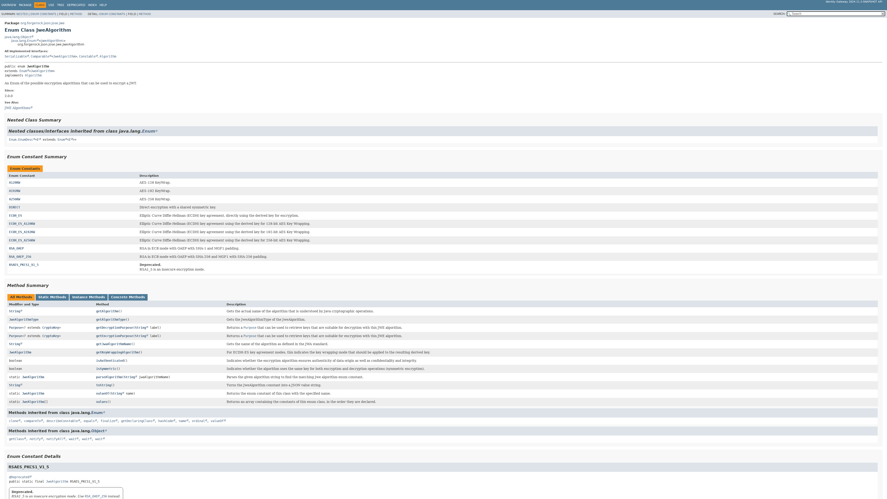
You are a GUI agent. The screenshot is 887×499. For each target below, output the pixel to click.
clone (13, 421)
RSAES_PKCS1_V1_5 (24, 265)
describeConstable (62, 421)
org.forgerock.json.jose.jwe (43, 23)
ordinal (198, 421)
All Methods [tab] (21, 297)
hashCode (165, 421)
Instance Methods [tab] (88, 297)
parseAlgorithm (109, 377)
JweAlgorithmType (24, 319)
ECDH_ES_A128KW (22, 223)
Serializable (16, 56)
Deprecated (76, 5)
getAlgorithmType (111, 319)
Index (92, 5)
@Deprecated (19, 477)
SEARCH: (779, 13)
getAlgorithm (107, 311)
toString (103, 385)
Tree (60, 5)
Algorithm (108, 56)
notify (35, 439)
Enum (23, 71)
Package (25, 5)
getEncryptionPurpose (114, 336)
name (182, 421)
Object (98, 431)
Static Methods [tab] (52, 297)
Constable (87, 56)
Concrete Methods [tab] (128, 297)
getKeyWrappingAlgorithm (117, 352)
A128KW (14, 182)
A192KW (14, 191)
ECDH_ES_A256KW (22, 240)
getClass (16, 439)
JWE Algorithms (17, 108)
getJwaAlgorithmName (113, 344)
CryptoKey (50, 327)
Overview (8, 5)
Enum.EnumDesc (21, 139)
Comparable (40, 56)
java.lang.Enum (23, 41)
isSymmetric (106, 369)
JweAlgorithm (52, 41)
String (14, 311)
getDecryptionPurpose (114, 327)
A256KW (14, 199)
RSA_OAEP (16, 248)
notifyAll (54, 439)
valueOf (102, 393)
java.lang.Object (18, 37)
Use (51, 5)
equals (89, 421)
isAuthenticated (110, 360)
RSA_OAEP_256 (20, 257)
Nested (22, 14)
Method (76, 14)
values (101, 402)
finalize (107, 421)
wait (72, 439)
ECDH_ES (15, 215)
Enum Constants (43, 14)
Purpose (15, 327)
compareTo (32, 421)
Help (103, 5)
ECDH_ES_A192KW (22, 232)
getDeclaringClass (136, 421)
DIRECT (14, 207)
